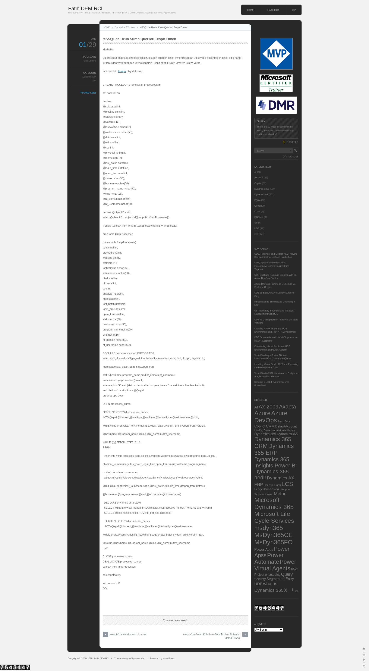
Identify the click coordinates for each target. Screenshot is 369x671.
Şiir (256, 222)
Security (260, 579)
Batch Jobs (284, 421)
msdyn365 (268, 527)
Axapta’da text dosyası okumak (128, 634)
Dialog (258, 430)
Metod (280, 493)
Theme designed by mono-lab (129, 658)
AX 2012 (258, 177)
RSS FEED (292, 142)
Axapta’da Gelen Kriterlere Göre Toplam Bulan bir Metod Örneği (211, 636)
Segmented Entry (280, 579)
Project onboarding (267, 574)
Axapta (287, 407)
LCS (287, 484)
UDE (256, 228)
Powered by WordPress (162, 658)
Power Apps (263, 549)
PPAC (294, 569)
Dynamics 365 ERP (274, 449)
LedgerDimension (266, 489)
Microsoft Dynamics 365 (274, 503)
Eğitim (257, 200)
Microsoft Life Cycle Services (274, 517)
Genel (257, 205)
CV (294, 10)
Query (287, 574)
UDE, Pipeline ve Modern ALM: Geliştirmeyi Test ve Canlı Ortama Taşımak (271, 265)
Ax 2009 (268, 407)
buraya (122, 71)
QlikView (258, 217)
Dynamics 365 (261, 189)
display (291, 430)
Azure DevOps (270, 417)
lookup (269, 494)
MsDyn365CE (273, 535)
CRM (270, 426)
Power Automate (269, 558)
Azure (262, 413)
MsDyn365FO (273, 542)
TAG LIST (293, 156)
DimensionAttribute (275, 430)
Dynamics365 (287, 434)
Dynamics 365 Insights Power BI (275, 462)
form (278, 485)
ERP (258, 484)
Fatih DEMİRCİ (85, 8)
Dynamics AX (122, 27)
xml (296, 591)
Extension (269, 485)
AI (255, 172)
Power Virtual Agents (275, 565)
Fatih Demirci (89, 60)
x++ (133, 27)
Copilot (257, 183)
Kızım (257, 211)
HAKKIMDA (273, 10)
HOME (250, 10)
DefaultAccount (286, 426)
